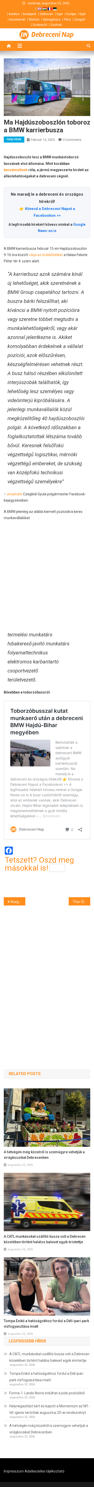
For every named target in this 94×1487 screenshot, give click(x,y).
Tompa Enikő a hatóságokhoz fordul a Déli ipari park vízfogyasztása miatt (46, 1323)
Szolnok (56, 25)
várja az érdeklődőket (46, 255)
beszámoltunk (16, 170)
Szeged (79, 19)
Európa (71, 14)
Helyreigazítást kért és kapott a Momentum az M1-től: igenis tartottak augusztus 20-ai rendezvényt (49, 1409)
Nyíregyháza (51, 19)
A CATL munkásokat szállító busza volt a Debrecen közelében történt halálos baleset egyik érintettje (44, 1239)
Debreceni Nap (52, 34)
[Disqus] (47, 978)
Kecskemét (17, 19)
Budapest (29, 14)
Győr (82, 14)
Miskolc (34, 19)
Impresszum (14, 1471)
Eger (60, 14)
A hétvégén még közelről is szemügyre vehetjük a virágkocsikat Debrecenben (44, 1155)
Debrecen (46, 14)
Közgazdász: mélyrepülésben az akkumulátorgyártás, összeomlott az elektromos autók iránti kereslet (18, 902)
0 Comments (72, 140)
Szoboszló (40, 25)
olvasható (14, 494)
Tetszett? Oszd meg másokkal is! (39, 864)
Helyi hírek (14, 139)
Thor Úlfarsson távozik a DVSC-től (81, 902)
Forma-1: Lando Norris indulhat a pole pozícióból (47, 1393)
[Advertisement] (47, 576)
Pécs (67, 19)
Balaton (14, 14)
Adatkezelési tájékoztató (44, 1471)
